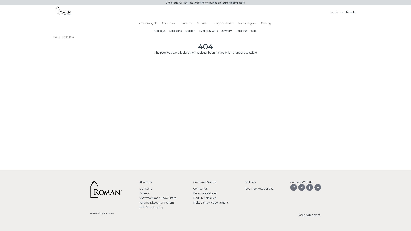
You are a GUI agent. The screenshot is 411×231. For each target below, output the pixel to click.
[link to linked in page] (317, 187)
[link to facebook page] (309, 187)
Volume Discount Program (156, 202)
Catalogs (266, 23)
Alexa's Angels (148, 23)
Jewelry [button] (227, 30)
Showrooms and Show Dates (157, 198)
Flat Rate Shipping (151, 207)
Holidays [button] (159, 30)
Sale (254, 30)
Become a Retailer (205, 193)
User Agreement (309, 215)
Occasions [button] (175, 30)
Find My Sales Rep (205, 198)
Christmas (168, 23)
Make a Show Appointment (210, 202)
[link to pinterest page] (301, 187)
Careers (144, 193)
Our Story (145, 188)
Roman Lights (247, 23)
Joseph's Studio (223, 23)
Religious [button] (241, 30)
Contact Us (200, 188)
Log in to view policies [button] (259, 188)
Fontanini (186, 23)
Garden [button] (190, 30)
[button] (334, 12)
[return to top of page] (405, 225)
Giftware (202, 23)
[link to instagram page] (293, 187)
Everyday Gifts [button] (208, 30)
